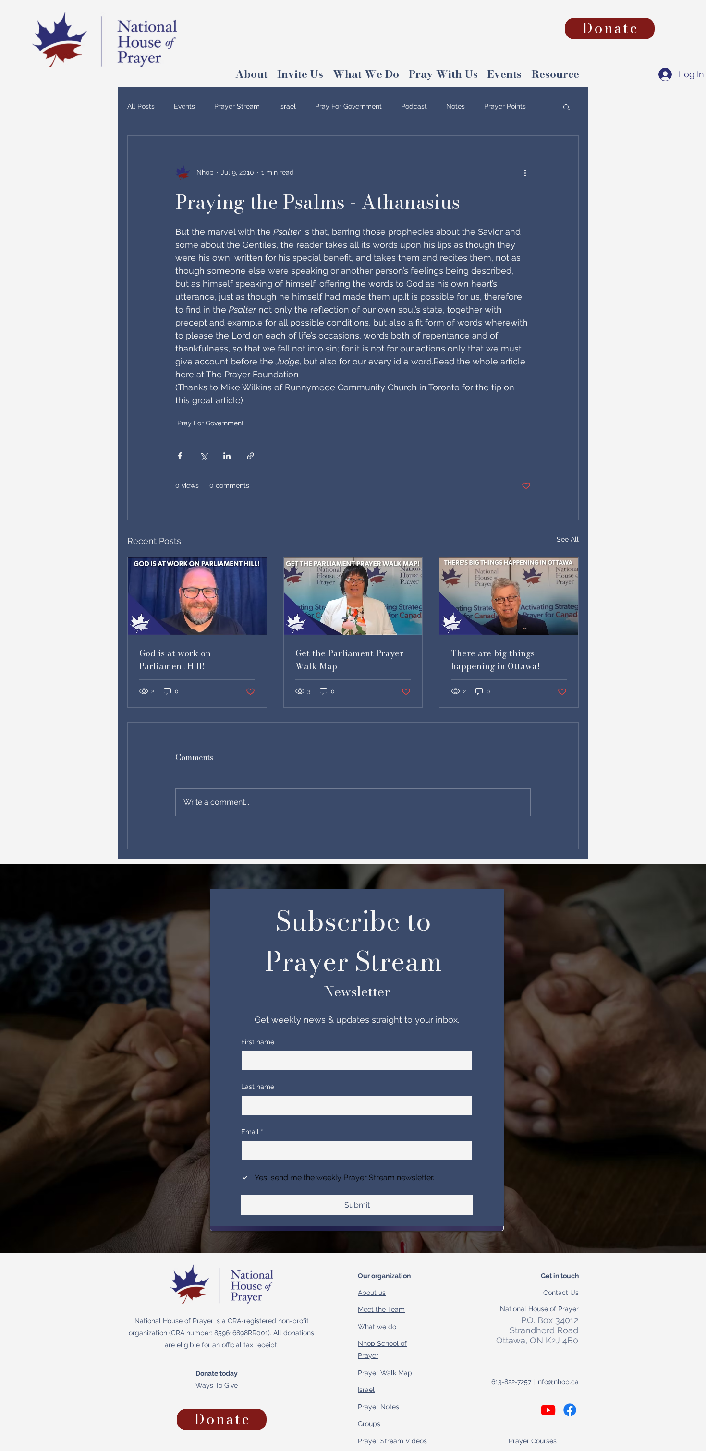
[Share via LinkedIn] (226, 455)
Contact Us (561, 1292)
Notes (455, 106)
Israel (287, 106)
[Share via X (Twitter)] (203, 455)
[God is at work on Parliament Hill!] (197, 596)
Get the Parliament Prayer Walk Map (349, 660)
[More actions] (525, 172)
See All (568, 539)
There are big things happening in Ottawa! (495, 660)
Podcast (414, 106)
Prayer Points (505, 106)
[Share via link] (250, 455)
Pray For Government (348, 106)
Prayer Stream (237, 106)
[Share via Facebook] (179, 455)
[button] (555, 72)
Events (184, 106)
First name (257, 1042)
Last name (257, 1086)
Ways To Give (216, 1385)
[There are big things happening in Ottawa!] (508, 596)
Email (252, 1132)
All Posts (141, 106)
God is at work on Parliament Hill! (175, 660)
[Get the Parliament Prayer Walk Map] (353, 596)
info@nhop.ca (557, 1382)
